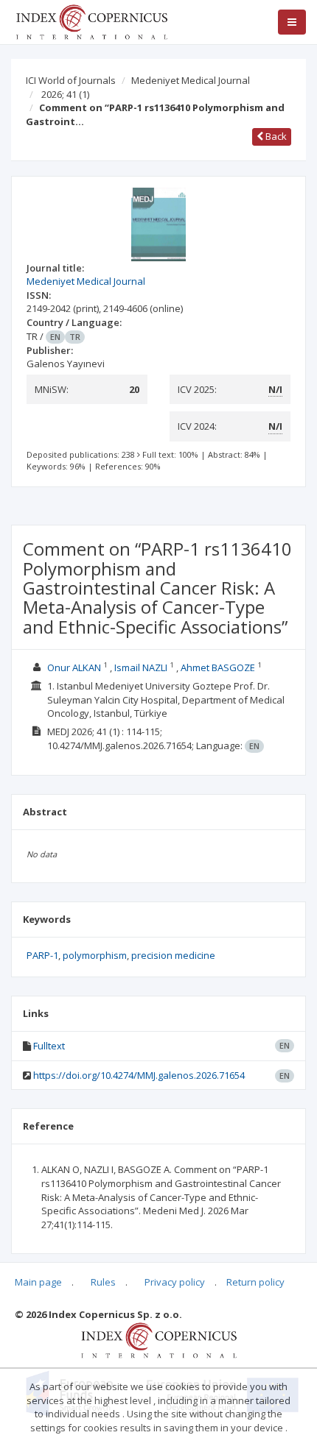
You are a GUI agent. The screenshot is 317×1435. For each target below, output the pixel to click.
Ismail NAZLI (140, 667)
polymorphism (95, 955)
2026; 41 (65, 94)
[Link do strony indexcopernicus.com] (159, 1339)
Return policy (255, 1282)
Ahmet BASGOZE (218, 667)
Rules (103, 1282)
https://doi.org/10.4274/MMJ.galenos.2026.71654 (139, 1075)
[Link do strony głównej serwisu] (91, 20)
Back (275, 136)
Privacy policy (174, 1282)
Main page (38, 1282)
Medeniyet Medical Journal (190, 80)
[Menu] (292, 22)
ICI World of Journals (71, 80)
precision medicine (173, 955)
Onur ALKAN (74, 667)
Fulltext (49, 1045)
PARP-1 (42, 955)
